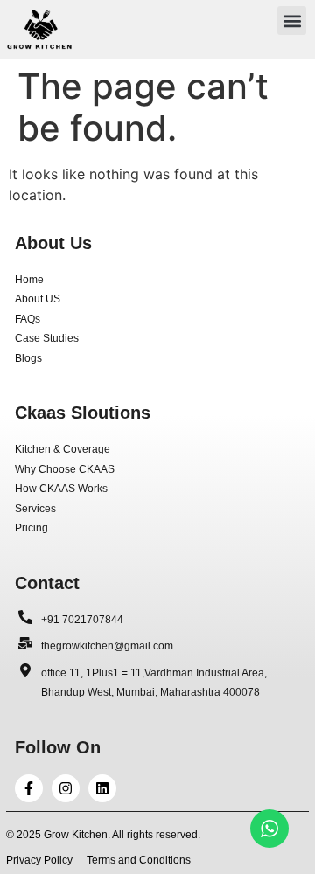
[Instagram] (66, 788)
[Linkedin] (102, 788)
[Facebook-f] (29, 788)
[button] (291, 20)
